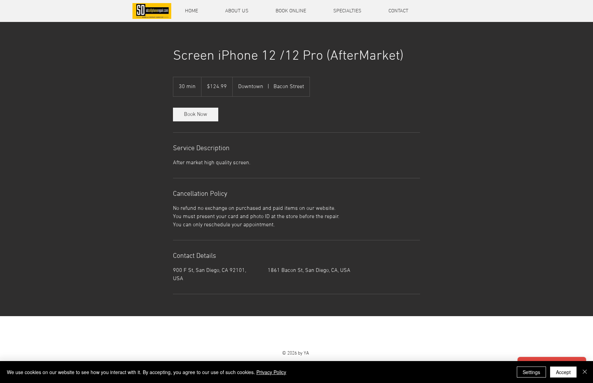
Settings (531, 372)
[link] (195, 114)
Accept (563, 372)
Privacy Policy (271, 372)
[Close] (585, 372)
